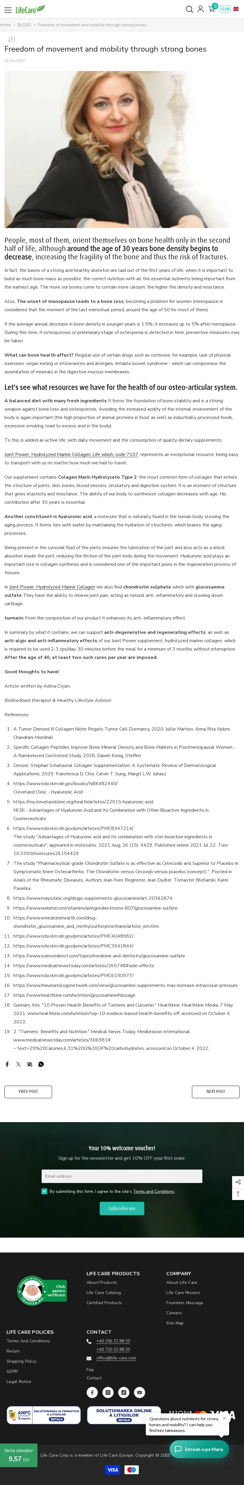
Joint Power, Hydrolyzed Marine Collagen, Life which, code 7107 (71, 454)
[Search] (189, 9)
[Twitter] (18, 1064)
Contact (94, 1378)
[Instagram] (108, 1392)
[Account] (200, 9)
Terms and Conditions (153, 1191)
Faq (90, 1369)
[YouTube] (139, 1392)
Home (5, 25)
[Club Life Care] (225, 9)
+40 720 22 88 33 (113, 1349)
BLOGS (24, 25)
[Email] (29, 1064)
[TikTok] (123, 1392)
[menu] (8, 10)
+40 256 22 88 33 (113, 1341)
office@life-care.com (116, 1358)
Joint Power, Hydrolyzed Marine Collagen (52, 587)
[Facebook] (7, 1064)
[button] (236, 9)
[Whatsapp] (41, 1064)
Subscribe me (122, 1208)
